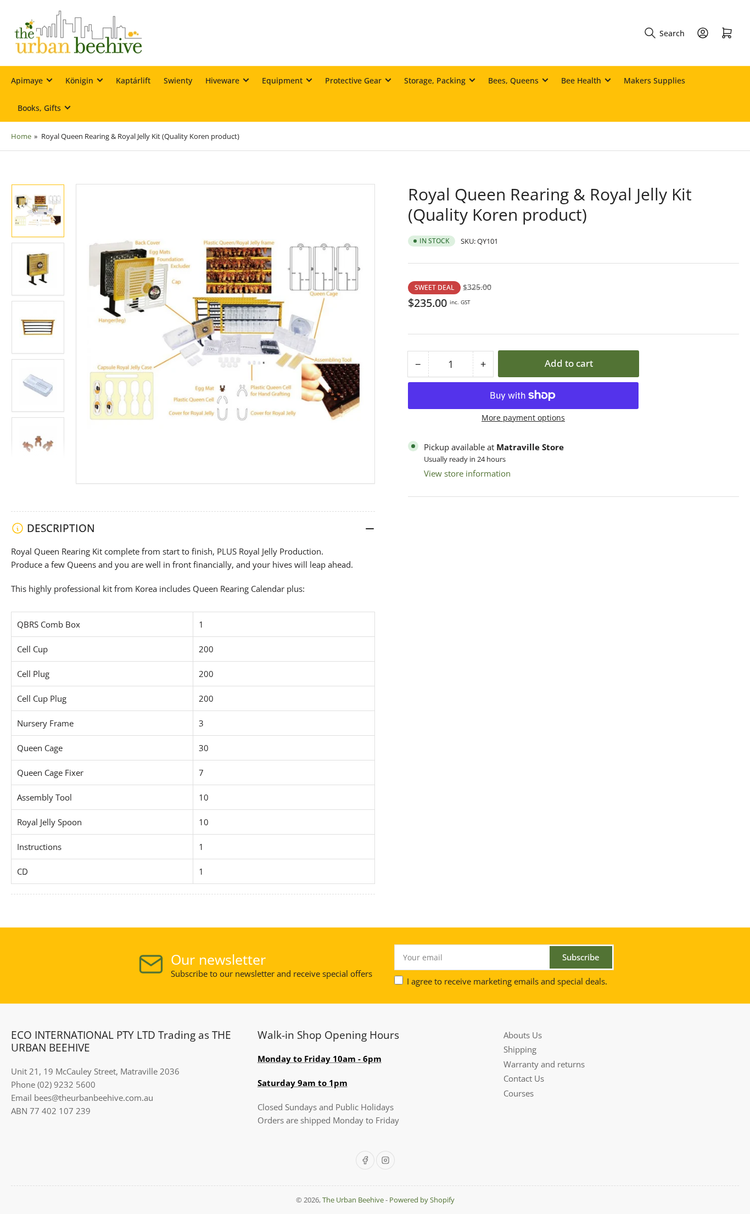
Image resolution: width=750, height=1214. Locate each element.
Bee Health (581, 80)
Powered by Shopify (422, 1200)
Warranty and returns (544, 1064)
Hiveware (222, 80)
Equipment (282, 80)
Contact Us (523, 1078)
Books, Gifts (39, 108)
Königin (79, 80)
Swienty (178, 80)
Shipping (519, 1049)
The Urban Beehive (353, 1200)
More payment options (523, 417)
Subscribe (581, 957)
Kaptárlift (133, 80)
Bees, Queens (513, 80)
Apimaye (27, 80)
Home (21, 136)
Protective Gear (353, 80)
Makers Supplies (654, 80)
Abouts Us (522, 1035)
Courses (518, 1093)
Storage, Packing (435, 80)
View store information (467, 473)
